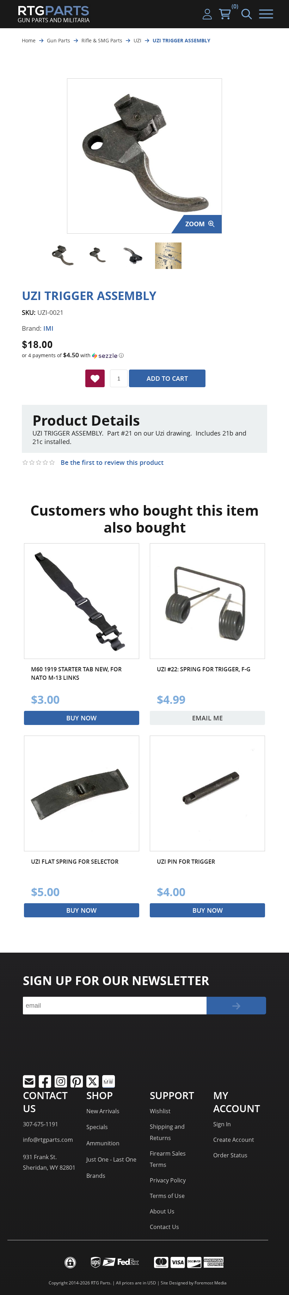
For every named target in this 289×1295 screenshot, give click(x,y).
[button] (144, 355)
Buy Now (81, 718)
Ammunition (102, 1143)
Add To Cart (167, 378)
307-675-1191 (40, 1124)
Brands (95, 1176)
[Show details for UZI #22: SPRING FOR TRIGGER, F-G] (207, 601)
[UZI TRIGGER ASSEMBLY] (62, 255)
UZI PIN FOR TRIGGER (186, 861)
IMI (48, 328)
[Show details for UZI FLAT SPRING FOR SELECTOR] (81, 793)
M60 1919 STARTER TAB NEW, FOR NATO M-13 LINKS (76, 673)
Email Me (207, 718)
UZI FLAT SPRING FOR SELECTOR (74, 861)
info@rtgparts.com (48, 1140)
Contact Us (164, 1227)
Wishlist (160, 1111)
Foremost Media (211, 1283)
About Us (162, 1211)
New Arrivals (102, 1111)
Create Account (233, 1140)
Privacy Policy (168, 1180)
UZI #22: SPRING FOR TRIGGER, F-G (204, 669)
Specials (97, 1127)
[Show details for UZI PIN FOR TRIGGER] (207, 793)
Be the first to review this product (112, 462)
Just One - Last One (111, 1159)
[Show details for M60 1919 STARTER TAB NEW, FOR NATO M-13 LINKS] (81, 601)
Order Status (230, 1155)
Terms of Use (167, 1196)
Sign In (222, 1124)
